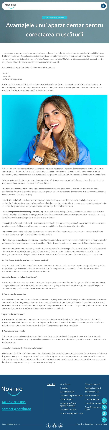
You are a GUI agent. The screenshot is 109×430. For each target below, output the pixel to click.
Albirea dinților (66, 400)
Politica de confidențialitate (84, 424)
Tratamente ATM (92, 392)
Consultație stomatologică (96, 403)
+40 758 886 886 (14, 402)
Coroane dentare (92, 400)
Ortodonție (65, 384)
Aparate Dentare (67, 392)
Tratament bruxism (68, 410)
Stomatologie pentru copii (71, 414)
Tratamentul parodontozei (71, 396)
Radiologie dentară (93, 388)
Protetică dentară (92, 396)
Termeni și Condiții (101, 424)
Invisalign (64, 388)
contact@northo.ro (16, 409)
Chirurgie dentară (92, 384)
